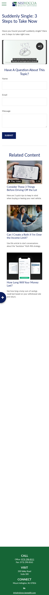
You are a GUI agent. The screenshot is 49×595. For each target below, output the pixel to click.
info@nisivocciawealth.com (24, 593)
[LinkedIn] (24, 588)
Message (6, 111)
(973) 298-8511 (27, 560)
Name (5, 79)
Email (4, 95)
